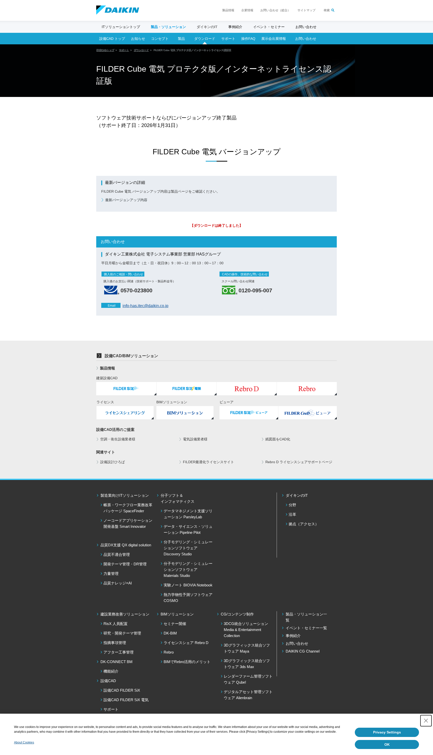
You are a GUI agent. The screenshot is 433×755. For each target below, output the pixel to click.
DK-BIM (170, 633)
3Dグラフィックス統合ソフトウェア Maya (247, 648)
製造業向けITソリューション (124, 495)
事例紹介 (235, 27)
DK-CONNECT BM (116, 662)
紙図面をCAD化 (277, 439)
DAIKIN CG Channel (302, 651)
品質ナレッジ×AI (117, 583)
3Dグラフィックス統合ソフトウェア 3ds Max (247, 664)
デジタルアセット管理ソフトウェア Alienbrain (248, 695)
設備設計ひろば (112, 462)
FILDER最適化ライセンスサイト (208, 462)
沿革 (292, 514)
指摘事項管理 (114, 643)
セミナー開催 (175, 623)
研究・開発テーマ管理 (122, 633)
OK (387, 744)
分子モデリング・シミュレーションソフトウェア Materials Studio (188, 569)
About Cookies (24, 742)
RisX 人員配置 (115, 623)
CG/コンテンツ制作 (237, 614)
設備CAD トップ (112, 39)
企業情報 (247, 10)
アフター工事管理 (118, 652)
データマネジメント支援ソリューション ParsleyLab (188, 514)
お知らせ (138, 39)
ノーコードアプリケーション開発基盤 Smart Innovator (127, 523)
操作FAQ (248, 39)
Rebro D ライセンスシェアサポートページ (298, 462)
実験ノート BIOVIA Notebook (188, 585)
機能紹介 (111, 671)
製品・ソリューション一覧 (306, 617)
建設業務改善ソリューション (124, 614)
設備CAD (108, 681)
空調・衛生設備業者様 (117, 439)
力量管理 (111, 573)
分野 (292, 505)
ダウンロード (204, 39)
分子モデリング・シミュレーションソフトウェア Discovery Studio (188, 548)
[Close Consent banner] (425, 720)
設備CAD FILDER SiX (121, 690)
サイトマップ (306, 10)
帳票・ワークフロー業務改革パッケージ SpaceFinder (127, 508)
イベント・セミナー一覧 (306, 628)
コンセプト (160, 39)
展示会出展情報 (273, 39)
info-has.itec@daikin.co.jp (145, 306)
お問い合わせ (305, 27)
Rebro (169, 652)
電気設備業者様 (195, 439)
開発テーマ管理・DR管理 (125, 564)
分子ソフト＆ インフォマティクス (177, 498)
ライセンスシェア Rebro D (186, 643)
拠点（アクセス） (304, 524)
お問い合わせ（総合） (275, 10)
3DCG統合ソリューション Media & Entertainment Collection (246, 629)
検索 (327, 10)
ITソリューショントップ (121, 27)
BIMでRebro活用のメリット (187, 662)
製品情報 (228, 10)
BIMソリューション (177, 614)
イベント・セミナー (269, 27)
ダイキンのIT (297, 495)
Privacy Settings (387, 732)
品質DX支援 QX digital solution (125, 545)
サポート (228, 39)
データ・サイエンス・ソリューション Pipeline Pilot (188, 529)
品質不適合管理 (116, 554)
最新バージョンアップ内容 (126, 200)
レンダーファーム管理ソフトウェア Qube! (248, 679)
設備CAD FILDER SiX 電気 (126, 700)
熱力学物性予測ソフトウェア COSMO (188, 597)
